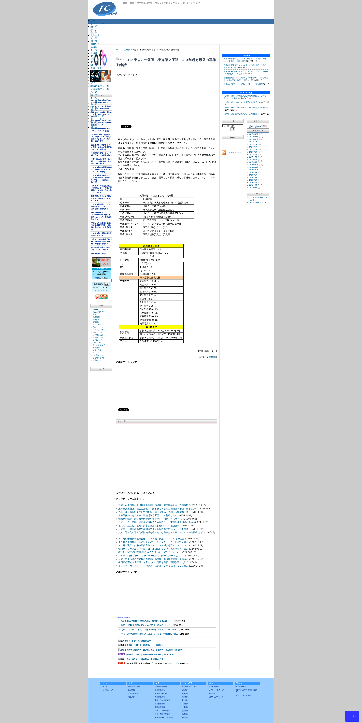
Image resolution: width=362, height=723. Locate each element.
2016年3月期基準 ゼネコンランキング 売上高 (101, 248)
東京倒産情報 (160, 704)
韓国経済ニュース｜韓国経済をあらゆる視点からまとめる (150, 654)
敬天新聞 (96, 348)
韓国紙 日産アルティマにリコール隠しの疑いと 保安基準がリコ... (153, 549)
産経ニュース (98, 327)
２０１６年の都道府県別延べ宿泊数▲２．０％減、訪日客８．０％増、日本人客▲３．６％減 (101, 189)
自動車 (93, 124)
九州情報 (185, 697)
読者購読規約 (98, 284)
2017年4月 (253, 155)
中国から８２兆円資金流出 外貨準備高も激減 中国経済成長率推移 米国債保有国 (101, 226)
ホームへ (104, 687)
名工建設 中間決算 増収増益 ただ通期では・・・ (147, 645)
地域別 (93, 47)
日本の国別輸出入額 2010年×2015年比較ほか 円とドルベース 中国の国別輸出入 (101, 216)
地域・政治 (96, 77)
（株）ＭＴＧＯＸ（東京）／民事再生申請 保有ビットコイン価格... (149, 630)
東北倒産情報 (160, 697)
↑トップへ (352, 716)
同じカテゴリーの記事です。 (131, 498)
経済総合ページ (134, 687)
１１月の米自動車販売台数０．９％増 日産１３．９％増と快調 (151, 538)
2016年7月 (253, 177)
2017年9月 (253, 142)
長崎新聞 (96, 317)
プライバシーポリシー (257, 203)
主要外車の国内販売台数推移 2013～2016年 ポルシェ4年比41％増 (101, 161)
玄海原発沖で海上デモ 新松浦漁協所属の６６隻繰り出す (147, 515)
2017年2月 (253, 160)
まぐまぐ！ (106, 290)
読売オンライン (99, 332)
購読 (99, 278)
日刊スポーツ (98, 340)
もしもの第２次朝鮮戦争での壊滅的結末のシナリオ (101, 101)
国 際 (93, 109)
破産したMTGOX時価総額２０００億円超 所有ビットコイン (149, 552)
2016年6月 (253, 180)
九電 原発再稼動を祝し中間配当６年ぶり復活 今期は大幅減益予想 (153, 512)
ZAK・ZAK (97, 343)
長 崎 (93, 98)
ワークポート (173, 663)
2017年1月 (253, 162)
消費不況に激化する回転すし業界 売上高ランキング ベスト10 (101, 198)
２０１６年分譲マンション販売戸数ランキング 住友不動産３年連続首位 (101, 206)
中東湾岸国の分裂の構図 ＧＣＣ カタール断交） (101, 130)
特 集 (93, 112)
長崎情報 (185, 714)
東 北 (93, 56)
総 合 (93, 29)
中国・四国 (96, 71)
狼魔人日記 (97, 350)
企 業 (93, 32)
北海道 (93, 53)
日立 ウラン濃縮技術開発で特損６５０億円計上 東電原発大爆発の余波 (155, 522)
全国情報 (185, 693)
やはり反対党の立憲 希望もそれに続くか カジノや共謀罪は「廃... (149, 634)
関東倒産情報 (160, 707)
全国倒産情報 (160, 690)
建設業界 (131, 697)
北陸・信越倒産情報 (162, 700)
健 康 (93, 121)
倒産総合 (95, 44)
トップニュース (98, 23)
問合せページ (240, 687)
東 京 (93, 62)
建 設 (93, 38)
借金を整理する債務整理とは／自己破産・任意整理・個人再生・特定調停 (151, 650)
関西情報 (185, 704)
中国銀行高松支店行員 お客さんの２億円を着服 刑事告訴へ (150, 562)
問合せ (93, 127)
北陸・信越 (96, 59)
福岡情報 (185, 711)
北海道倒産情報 (161, 693)
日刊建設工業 (98, 335)
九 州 (93, 92)
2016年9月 (253, 172)
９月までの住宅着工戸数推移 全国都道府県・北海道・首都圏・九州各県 (101, 241)
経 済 (93, 26)
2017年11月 (254, 137)
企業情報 (127, 50)
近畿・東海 (96, 68)
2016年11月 (254, 167)
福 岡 (93, 95)
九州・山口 (96, 74)
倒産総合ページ (161, 687)
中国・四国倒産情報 (162, 714)
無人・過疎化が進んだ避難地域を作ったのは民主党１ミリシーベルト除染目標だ (159, 532)
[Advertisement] (180, 34)
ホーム (93, 20)
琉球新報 (96, 322)
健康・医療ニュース (98, 253)
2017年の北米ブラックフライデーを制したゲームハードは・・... (151, 555)
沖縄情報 (185, 707)
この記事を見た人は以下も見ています (135, 492)
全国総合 (95, 80)
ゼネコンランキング (100, 118)
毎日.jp (95, 315)
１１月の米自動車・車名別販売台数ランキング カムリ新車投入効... (153, 542)
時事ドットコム (99, 330)
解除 (106, 278)
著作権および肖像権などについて (247, 691)
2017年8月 (253, 144)
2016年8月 (253, 175)
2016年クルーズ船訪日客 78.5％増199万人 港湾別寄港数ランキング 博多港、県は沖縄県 (101, 138)
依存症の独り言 (99, 358)
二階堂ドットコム (99, 355)
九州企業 (95, 35)
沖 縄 (93, 101)
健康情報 (212, 693)
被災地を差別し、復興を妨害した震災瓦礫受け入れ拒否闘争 (148, 525)
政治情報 (185, 690)
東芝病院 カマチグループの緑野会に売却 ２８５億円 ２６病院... (153, 566)
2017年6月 (253, 149)
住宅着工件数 (97, 115)
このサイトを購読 (234, 153)
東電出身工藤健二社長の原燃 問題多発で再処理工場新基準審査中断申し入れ (158, 508)
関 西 (93, 107)
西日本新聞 (97, 325)
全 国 (93, 50)
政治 (92, 83)
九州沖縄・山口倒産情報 (164, 717)
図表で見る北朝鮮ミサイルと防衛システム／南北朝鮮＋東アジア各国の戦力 (101, 147)
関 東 (93, 65)
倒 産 (93, 41)
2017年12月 (254, 134)
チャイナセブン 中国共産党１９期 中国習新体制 (101, 107)
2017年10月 (254, 139)
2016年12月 (254, 165)
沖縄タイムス (98, 320)
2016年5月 (253, 183)
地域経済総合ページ (189, 687)
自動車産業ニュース (216, 697)
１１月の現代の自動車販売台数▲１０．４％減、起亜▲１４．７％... (153, 545)
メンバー (96, 353)
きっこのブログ (99, 345)
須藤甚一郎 (97, 360)
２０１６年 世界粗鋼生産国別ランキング (101, 234)
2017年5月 (253, 152)
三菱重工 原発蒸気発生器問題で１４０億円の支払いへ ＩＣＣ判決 (153, 529)
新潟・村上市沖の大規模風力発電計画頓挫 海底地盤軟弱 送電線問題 (154, 505)
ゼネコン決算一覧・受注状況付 (138, 641)
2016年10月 (254, 170)
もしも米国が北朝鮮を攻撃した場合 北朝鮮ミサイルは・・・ (147, 621)
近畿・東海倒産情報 (162, 711)
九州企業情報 (133, 693)
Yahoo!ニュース (99, 309)
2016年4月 (253, 185)
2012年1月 (253, 188)
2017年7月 (253, 147)
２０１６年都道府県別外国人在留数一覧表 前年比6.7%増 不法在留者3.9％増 (101, 178)
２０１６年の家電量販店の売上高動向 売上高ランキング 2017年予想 (101, 169)
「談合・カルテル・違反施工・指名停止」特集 (144, 659)
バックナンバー (101, 288)
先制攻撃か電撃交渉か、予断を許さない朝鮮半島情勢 (101, 154)
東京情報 (185, 700)
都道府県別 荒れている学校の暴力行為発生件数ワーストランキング (101, 123)
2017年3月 (253, 157)
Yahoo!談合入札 (99, 312)
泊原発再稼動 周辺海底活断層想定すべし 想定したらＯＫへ (150, 519)
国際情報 (185, 717)
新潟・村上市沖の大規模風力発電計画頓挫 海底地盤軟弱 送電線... (153, 559)
